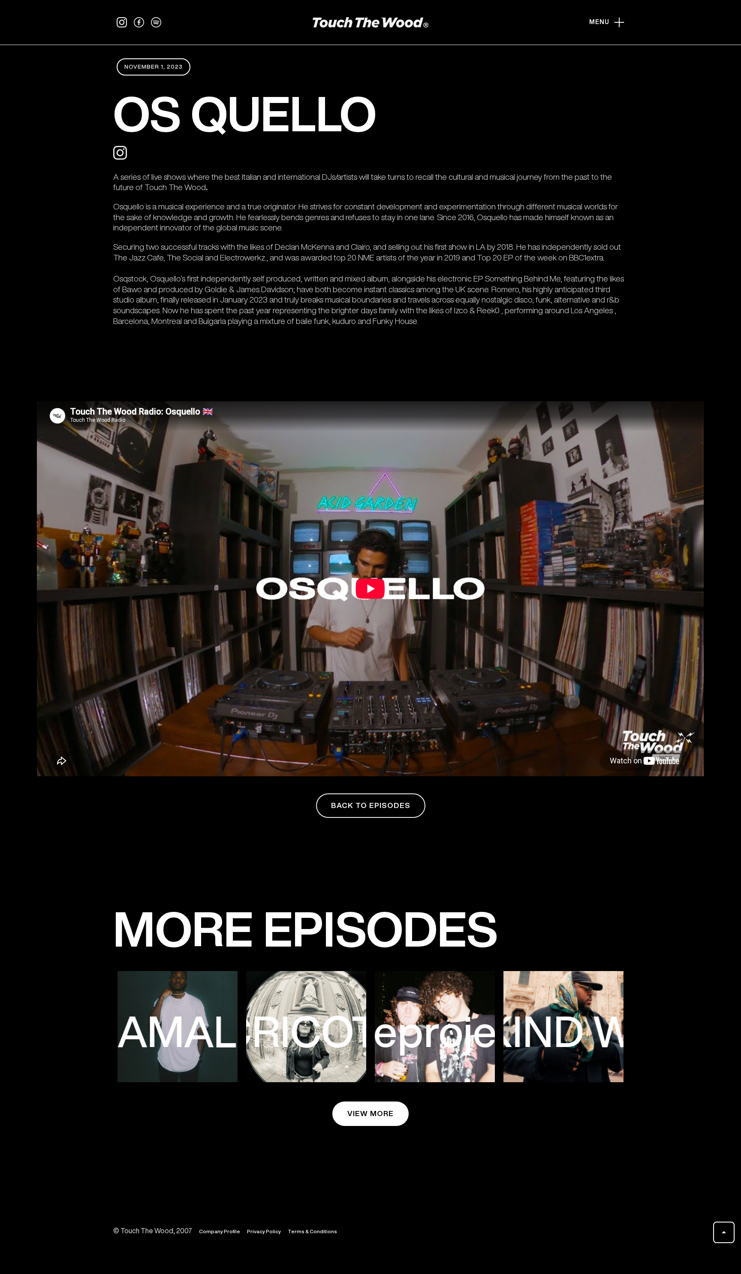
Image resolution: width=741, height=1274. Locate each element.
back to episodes (370, 805)
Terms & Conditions (312, 1231)
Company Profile (219, 1231)
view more (370, 1113)
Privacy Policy (264, 1231)
